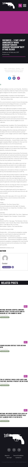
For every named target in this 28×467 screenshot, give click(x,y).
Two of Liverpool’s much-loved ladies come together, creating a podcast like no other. (14, 380)
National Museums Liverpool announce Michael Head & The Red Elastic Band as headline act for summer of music (12, 311)
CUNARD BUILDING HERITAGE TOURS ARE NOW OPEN (13, 346)
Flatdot (4, 263)
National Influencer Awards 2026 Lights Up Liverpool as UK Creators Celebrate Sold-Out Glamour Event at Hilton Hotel (13, 415)
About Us (7, 455)
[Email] (13, 267)
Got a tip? (9, 457)
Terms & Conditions (18, 455)
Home (5, 68)
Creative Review (11, 68)
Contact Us (18, 457)
